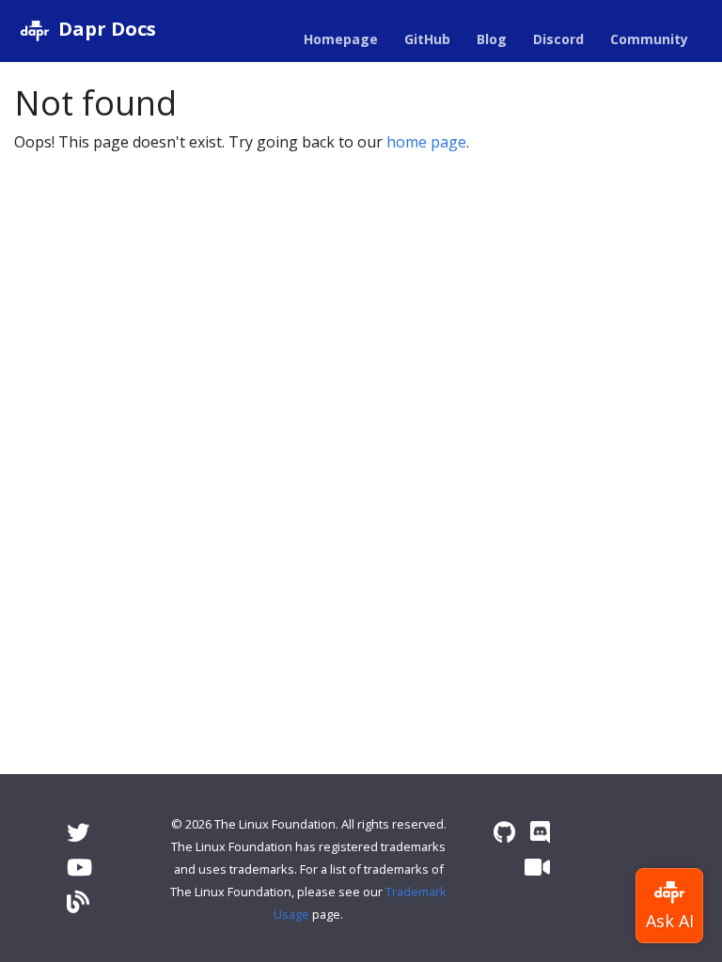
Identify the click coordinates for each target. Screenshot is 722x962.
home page (426, 142)
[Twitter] (78, 831)
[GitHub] (504, 831)
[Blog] (78, 901)
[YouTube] (79, 866)
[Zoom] (537, 866)
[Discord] (540, 831)
